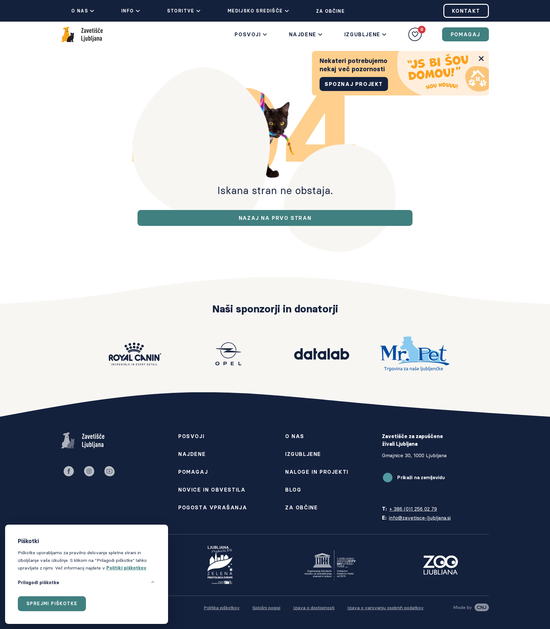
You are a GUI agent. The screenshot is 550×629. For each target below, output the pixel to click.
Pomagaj (465, 34)
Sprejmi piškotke (51, 603)
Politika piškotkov (222, 608)
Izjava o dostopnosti (314, 608)
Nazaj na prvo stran (275, 218)
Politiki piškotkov (126, 568)
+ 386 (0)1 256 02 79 (413, 509)
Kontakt (466, 11)
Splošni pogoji (266, 608)
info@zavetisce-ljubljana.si (420, 517)
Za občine (330, 11)
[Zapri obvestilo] (481, 58)
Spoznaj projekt (354, 84)
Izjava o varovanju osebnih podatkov (385, 608)
